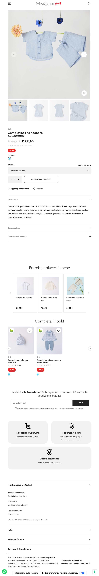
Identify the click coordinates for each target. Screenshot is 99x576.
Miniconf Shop (16, 539)
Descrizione (13, 199)
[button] (84, 54)
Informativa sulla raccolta (26, 573)
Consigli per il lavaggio (17, 236)
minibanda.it (79, 563)
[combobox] (49, 170)
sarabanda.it (66, 563)
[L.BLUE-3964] (9, 158)
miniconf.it (76, 560)
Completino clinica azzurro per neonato (49, 361)
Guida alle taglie (84, 165)
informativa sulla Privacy (39, 408)
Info (10, 530)
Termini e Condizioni (19, 548)
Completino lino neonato (25, 133)
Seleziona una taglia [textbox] (18, 170)
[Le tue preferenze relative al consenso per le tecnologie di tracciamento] (94, 571)
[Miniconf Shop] (48, 4)
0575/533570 (13, 514)
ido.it (88, 563)
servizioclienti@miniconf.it (18, 505)
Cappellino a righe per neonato (18, 361)
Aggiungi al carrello (41, 180)
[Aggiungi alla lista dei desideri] (29, 330)
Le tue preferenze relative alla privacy (60, 573)
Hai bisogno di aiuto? (20, 484)
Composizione (14, 228)
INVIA (81, 403)
